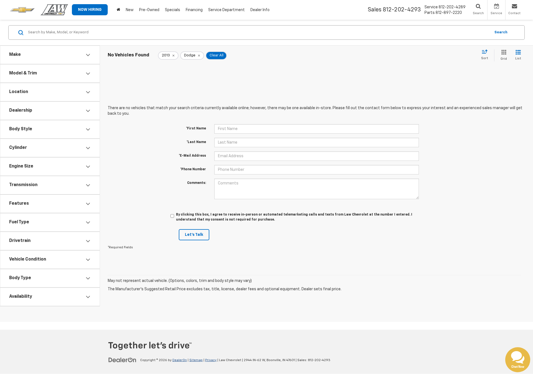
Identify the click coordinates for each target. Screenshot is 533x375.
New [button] (130, 10)
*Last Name (196, 142)
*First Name (196, 128)
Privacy (211, 360)
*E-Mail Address (192, 156)
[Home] (118, 10)
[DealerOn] (122, 360)
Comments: (196, 183)
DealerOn (179, 360)
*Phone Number (193, 169)
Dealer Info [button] (260, 10)
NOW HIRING (90, 10)
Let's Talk (194, 235)
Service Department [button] (226, 10)
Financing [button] (194, 10)
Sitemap (196, 360)
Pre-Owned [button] (149, 10)
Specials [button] (172, 10)
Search (500, 32)
